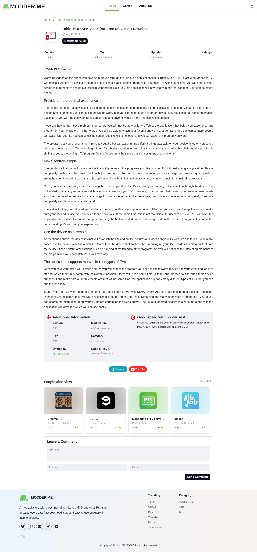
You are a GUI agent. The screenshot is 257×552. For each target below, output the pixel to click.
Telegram (120, 369)
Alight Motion (155, 527)
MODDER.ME (186, 502)
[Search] (252, 6)
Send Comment (197, 476)
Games (127, 5)
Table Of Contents (58, 69)
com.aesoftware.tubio (102, 353)
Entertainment (98, 341)
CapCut (152, 507)
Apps (112, 5)
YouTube (140, 369)
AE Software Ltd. (61, 354)
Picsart (151, 512)
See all (204, 381)
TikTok (151, 502)
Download (75, 40)
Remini (151, 522)
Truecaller (153, 517)
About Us (145, 5)
